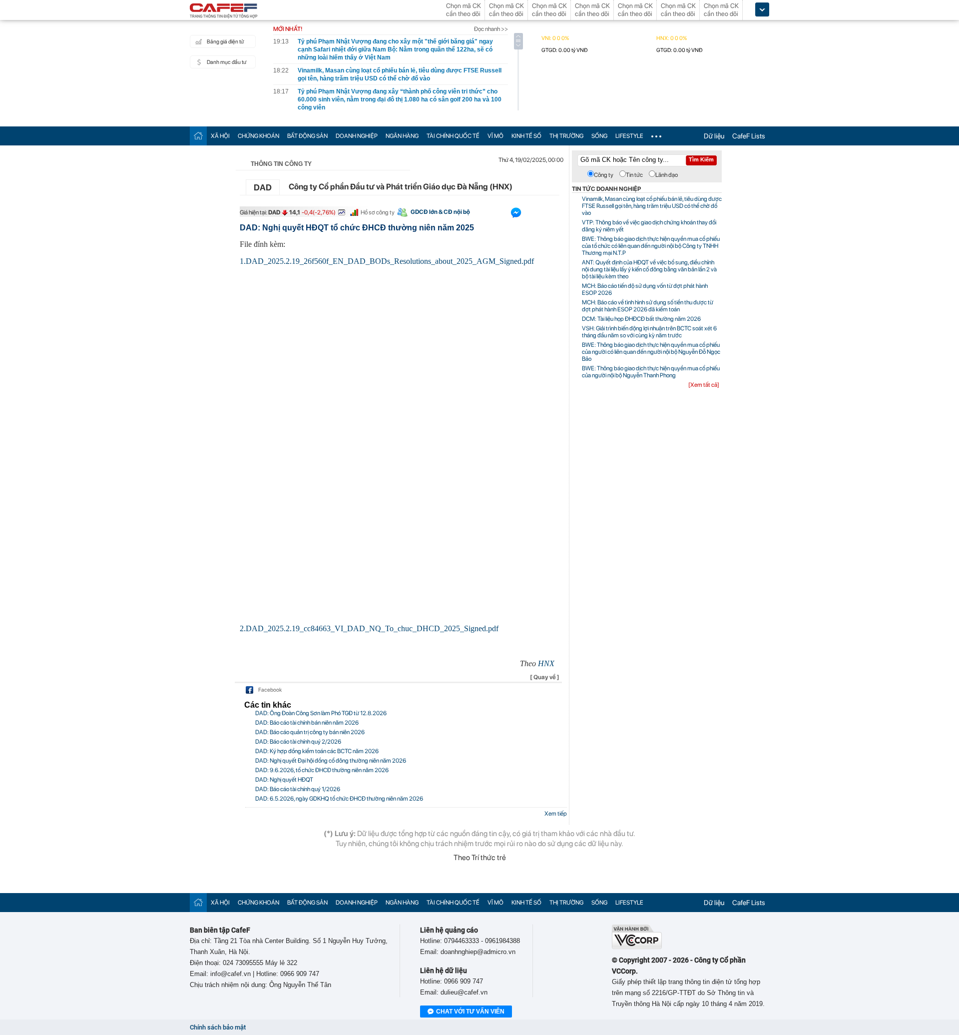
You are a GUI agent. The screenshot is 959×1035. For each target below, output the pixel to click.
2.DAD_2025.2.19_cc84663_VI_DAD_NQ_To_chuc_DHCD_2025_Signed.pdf (369, 628)
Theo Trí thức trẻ (480, 857)
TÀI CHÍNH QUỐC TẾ (453, 135)
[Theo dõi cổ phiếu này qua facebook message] (516, 214)
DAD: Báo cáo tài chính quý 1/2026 (297, 789)
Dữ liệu (714, 136)
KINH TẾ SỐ (526, 135)
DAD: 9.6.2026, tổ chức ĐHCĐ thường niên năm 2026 (322, 770)
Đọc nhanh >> (491, 28)
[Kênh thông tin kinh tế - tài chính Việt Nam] (224, 11)
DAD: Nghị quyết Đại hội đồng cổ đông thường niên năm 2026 (330, 760)
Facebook (270, 690)
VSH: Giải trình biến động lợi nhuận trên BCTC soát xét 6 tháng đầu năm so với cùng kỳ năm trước (649, 332)
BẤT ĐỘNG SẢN (307, 135)
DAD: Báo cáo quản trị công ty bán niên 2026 (310, 732)
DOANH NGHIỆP (357, 135)
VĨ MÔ (495, 135)
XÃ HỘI (220, 135)
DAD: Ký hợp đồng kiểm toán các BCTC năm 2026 (317, 751)
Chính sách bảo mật (218, 1027)
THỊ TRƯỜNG (566, 135)
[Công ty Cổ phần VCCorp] (637, 947)
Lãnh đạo (666, 174)
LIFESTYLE (629, 135)
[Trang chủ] (198, 135)
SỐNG (599, 135)
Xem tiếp (555, 813)
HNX (546, 663)
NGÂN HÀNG (402, 135)
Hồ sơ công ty (378, 212)
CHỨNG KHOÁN (258, 135)
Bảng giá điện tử (225, 41)
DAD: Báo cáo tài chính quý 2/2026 (298, 741)
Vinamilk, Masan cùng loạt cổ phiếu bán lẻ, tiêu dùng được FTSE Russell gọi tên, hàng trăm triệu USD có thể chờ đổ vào (652, 205)
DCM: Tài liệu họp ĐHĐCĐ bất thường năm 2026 (641, 318)
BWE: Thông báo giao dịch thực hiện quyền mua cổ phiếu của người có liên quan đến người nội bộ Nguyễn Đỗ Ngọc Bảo (651, 351)
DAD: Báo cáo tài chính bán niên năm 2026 (307, 722)
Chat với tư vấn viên (470, 1011)
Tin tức (634, 174)
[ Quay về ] (544, 677)
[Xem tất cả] (703, 384)
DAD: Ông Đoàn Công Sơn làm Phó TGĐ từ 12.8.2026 (321, 713)
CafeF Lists (748, 136)
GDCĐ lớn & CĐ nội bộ (440, 211)
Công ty (603, 174)
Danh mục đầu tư (226, 62)
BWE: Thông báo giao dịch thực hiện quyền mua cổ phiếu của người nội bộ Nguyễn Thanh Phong (651, 372)
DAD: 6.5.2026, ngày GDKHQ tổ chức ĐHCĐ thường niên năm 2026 (339, 798)
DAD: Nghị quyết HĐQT (284, 779)
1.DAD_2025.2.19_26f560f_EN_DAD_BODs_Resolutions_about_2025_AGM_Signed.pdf (387, 261)
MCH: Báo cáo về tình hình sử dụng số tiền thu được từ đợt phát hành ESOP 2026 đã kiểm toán (647, 306)
